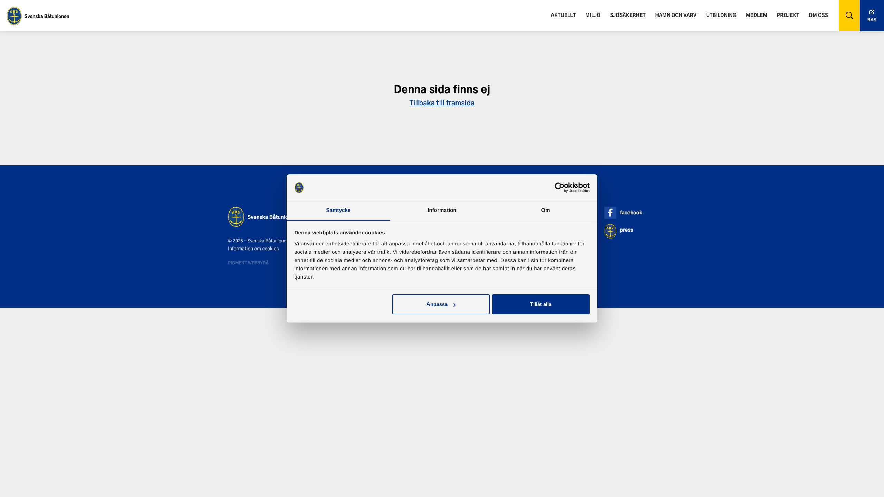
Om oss (818, 15)
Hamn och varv (675, 15)
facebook (631, 212)
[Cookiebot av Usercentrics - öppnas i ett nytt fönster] (559, 188)
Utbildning (721, 15)
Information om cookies (253, 248)
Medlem (756, 15)
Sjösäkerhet (627, 15)
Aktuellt (563, 15)
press (626, 229)
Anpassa (437, 304)
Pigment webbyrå (248, 262)
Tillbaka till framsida (441, 102)
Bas (871, 20)
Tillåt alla (540, 304)
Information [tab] (442, 210)
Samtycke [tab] (338, 210)
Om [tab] (545, 210)
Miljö (592, 15)
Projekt (788, 15)
